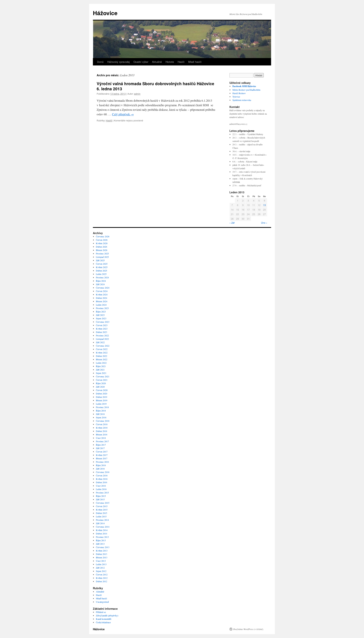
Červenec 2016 (102, 472)
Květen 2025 (101, 267)
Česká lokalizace (103, 622)
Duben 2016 (101, 482)
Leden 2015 (101, 516)
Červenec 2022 (102, 345)
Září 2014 (100, 523)
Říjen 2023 (101, 311)
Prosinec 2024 (102, 277)
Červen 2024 (101, 291)
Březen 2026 (101, 250)
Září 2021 (100, 369)
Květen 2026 (101, 243)
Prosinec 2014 (102, 519)
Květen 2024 (101, 294)
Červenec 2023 (102, 321)
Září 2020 (100, 386)
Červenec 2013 (102, 547)
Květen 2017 (101, 454)
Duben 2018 (101, 431)
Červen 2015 (101, 506)
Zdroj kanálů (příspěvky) (107, 615)
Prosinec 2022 (102, 335)
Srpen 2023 (101, 318)
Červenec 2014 (102, 526)
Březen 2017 (101, 458)
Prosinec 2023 (102, 308)
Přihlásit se (101, 612)
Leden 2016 (101, 489)
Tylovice (236, 96)
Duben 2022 (101, 355)
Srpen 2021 (101, 372)
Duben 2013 (101, 553)
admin (137, 93)
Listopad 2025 (102, 256)
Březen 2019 (101, 400)
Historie (170, 62)
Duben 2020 (101, 393)
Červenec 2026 (102, 236)
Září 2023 (100, 314)
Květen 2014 (101, 530)
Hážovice (105, 13)
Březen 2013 (101, 557)
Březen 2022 (101, 359)
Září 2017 (100, 448)
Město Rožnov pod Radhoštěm (246, 89)
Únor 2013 (101, 560)
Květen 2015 (101, 509)
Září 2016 (100, 468)
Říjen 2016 (101, 465)
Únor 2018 (101, 437)
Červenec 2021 (102, 376)
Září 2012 (100, 567)
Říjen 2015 (101, 495)
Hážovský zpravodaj (118, 62)
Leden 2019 (101, 403)
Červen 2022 (101, 349)
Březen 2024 (101, 301)
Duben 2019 (101, 396)
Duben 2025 (101, 270)
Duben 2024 (101, 297)
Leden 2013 (101, 564)
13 (264, 205)
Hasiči (181, 62)
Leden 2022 (101, 362)
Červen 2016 (101, 475)
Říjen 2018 (101, 410)
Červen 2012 (101, 574)
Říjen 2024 (101, 280)
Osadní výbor (140, 62)
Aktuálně (157, 62)
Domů (100, 62)
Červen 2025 (101, 263)
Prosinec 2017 (102, 441)
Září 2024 (100, 284)
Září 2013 (100, 543)
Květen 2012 (101, 577)
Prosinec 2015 (102, 492)
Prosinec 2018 (102, 407)
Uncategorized (102, 601)
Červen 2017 (101, 451)
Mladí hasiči (195, 62)
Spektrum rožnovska (241, 99)
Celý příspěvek (123, 114)
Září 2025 (100, 260)
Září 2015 (100, 499)
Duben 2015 (101, 512)
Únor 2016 (101, 485)
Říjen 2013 (101, 540)
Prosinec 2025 (102, 253)
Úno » (264, 222)
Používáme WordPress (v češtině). (248, 629)
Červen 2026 (101, 239)
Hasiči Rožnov (239, 93)
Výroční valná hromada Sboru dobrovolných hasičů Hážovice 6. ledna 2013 (155, 86)
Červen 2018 (101, 424)
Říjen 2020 (101, 383)
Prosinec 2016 (102, 461)
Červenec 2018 (102, 420)
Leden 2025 (101, 273)
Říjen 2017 (101, 444)
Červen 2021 (101, 379)
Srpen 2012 (101, 571)
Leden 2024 (101, 304)
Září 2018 (100, 413)
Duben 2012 (101, 581)
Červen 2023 (101, 325)
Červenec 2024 (102, 287)
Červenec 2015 (102, 502)
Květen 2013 (101, 550)
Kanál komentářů (103, 618)
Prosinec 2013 (102, 536)
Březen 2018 (101, 434)
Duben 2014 (101, 533)
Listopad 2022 (102, 338)
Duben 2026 (101, 246)
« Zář (232, 222)
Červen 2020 (101, 390)
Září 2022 (100, 342)
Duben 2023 (101, 332)
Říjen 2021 (101, 366)
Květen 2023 (101, 328)
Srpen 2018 (101, 417)
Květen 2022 (101, 352)
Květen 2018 (101, 427)
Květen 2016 (101, 478)
